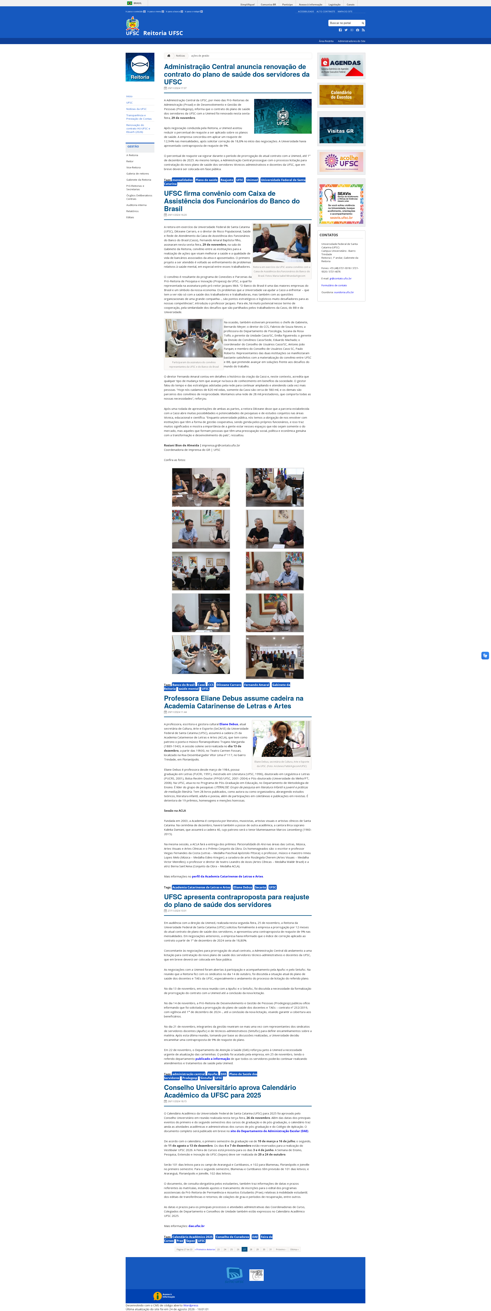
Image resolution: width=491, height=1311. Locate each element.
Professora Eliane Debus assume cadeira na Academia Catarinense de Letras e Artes (233, 701)
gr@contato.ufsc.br (341, 278)
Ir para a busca (174, 11)
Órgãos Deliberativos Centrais (139, 197)
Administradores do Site (351, 41)
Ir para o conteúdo (135, 11)
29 (257, 1249)
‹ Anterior (210, 1249)
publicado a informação (212, 1059)
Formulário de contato (334, 285)
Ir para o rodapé (193, 11)
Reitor (129, 161)
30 (264, 1249)
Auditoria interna (136, 205)
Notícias (180, 55)
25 (231, 1249)
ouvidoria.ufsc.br (344, 292)
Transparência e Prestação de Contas (139, 117)
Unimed (252, 180)
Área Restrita (326, 41)
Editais (130, 217)
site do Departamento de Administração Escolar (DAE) (269, 1131)
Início (129, 96)
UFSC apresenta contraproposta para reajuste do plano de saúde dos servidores (236, 900)
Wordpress (190, 1305)
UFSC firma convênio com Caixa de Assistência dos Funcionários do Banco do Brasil (232, 200)
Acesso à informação (310, 4)
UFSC (129, 102)
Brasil (138, 3)
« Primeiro (200, 1249)
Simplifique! (248, 4)
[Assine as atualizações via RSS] (363, 30)
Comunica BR (268, 4)
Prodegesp (189, 1078)
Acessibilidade (306, 11)
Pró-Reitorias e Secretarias (135, 187)
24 (225, 1249)
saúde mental (189, 688)
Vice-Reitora (133, 167)
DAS (223, 1074)
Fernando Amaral (256, 685)
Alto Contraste (326, 11)
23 (218, 1249)
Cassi (201, 685)
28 (251, 1249)
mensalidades (182, 180)
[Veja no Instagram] (357, 30)
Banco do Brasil (183, 685)
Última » (294, 1249)
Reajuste (227, 180)
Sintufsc (206, 1078)
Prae (180, 1241)
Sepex (190, 1241)
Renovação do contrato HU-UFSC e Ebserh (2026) (138, 128)
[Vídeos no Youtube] (351, 30)
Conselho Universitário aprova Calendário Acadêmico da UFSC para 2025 (230, 1091)
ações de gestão (200, 55)
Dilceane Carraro (229, 685)
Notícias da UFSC (136, 109)
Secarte (260, 887)
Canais (350, 4)
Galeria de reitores (137, 173)
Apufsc (213, 1074)
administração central (188, 1074)
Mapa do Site (345, 11)
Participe (287, 4)
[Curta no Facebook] (340, 30)
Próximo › (281, 1249)
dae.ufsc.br (197, 1226)
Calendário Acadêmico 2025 (192, 1237)
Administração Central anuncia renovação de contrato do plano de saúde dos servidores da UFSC (237, 74)
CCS (210, 685)
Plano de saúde (206, 180)
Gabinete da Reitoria (138, 179)
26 (238, 1249)
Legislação (334, 4)
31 (270, 1249)
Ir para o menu (155, 11)
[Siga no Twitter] (346, 30)
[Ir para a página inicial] (167, 56)
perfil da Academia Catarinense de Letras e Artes (227, 876)
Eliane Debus (228, 724)
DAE (255, 1237)
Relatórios (132, 211)
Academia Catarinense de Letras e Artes (201, 887)
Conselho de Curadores (232, 1237)
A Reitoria (132, 155)
